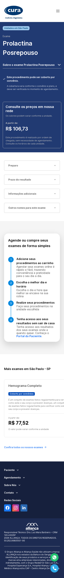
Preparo (13, 165)
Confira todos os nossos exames (23, 447)
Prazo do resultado (19, 179)
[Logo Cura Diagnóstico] (13, 11)
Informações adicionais (22, 193)
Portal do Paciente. (29, 336)
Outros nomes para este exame (27, 207)
